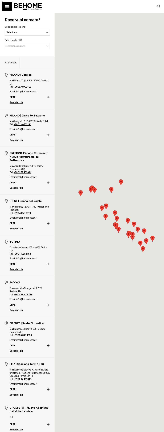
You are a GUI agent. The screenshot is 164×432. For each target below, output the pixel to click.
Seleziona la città (13, 40)
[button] (90, 190)
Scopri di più (16, 102)
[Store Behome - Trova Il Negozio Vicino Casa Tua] (28, 11)
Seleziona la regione (15, 27)
